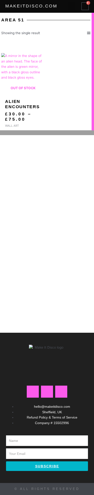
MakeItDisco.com (31, 6)
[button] (71, 6)
